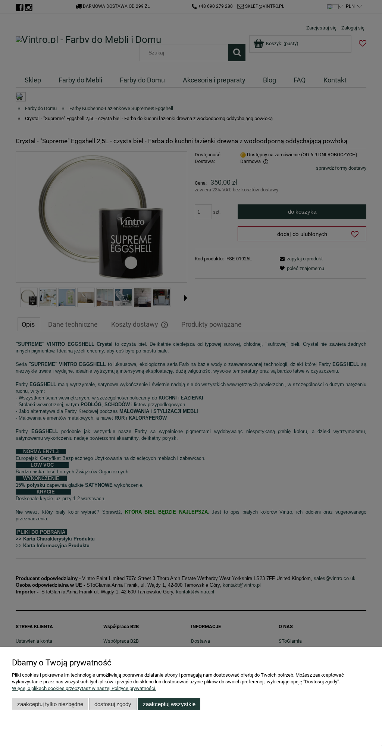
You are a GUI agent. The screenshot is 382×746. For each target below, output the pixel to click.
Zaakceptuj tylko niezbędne (50, 704)
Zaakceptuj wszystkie (169, 704)
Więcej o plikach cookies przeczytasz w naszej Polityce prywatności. (84, 688)
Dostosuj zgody (112, 704)
